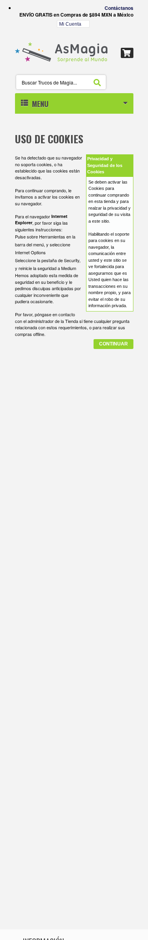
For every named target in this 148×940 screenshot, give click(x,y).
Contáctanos (119, 7)
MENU (38, 104)
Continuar (113, 344)
